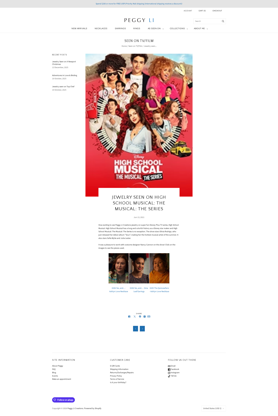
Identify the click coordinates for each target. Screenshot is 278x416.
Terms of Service (117, 379)
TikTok (173, 376)
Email (172, 365)
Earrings (120, 28)
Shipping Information (119, 369)
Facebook (174, 369)
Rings (136, 28)
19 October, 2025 (59, 78)
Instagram (175, 372)
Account (188, 10)
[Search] (223, 21)
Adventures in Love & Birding (64, 75)
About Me (199, 28)
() (202, 10)
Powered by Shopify (92, 408)
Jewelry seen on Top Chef (63, 86)
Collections (177, 28)
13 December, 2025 (60, 67)
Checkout (217, 10)
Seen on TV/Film (135, 46)
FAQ (53, 369)
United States (212, 408)
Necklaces (101, 28)
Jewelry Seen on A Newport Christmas (64, 63)
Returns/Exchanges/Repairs (122, 372)
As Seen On (154, 28)
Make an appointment (61, 379)
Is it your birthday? (118, 382)
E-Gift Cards (115, 365)
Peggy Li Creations (75, 408)
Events (55, 376)
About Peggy (57, 365)
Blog (54, 372)
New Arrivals (79, 28)
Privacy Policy (116, 376)
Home (124, 46)
